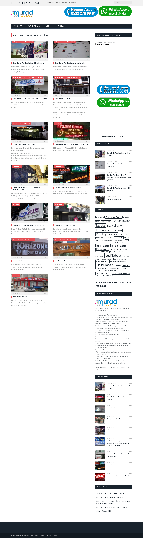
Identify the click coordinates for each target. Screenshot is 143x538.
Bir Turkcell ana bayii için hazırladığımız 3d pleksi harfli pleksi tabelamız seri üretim (118, 443)
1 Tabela (58, 123)
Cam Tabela (109, 237)
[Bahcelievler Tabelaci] (71, 85)
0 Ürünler (17, 166)
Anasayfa (18, 26)
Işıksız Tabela (17, 261)
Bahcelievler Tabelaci (62, 99)
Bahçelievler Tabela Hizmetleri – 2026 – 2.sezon (30, 99)
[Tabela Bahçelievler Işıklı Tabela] (29, 131)
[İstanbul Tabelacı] (71, 248)
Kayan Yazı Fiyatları (114, 249)
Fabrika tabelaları (118, 240)
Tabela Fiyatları (101, 268)
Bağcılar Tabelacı (124, 234)
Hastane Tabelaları (107, 243)
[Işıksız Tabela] (29, 248)
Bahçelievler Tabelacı (21, 123)
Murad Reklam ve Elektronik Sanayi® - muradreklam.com (30, 535)
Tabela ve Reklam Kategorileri (105, 42)
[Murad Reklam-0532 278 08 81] (22, 13)
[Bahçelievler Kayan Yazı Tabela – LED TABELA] (71, 131)
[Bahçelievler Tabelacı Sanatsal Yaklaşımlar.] (71, 50)
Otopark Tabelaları (107, 259)
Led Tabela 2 (111, 408)
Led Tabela (113, 255)
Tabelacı (126, 265)
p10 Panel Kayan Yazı (120, 259)
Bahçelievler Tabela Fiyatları (65, 225)
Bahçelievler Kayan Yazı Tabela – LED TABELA (71, 144)
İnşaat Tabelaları (117, 273)
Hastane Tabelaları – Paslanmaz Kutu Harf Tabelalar (119, 455)
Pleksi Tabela (104, 264)
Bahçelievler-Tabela (20, 296)
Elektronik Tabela (107, 240)
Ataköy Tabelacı (106, 221)
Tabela (61, 26)
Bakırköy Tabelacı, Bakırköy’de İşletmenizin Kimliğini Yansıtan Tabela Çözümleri (119, 177)
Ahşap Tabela (100, 217)
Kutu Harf (104, 252)
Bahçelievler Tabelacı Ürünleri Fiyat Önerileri (28, 63)
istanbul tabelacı (119, 243)
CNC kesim (118, 237)
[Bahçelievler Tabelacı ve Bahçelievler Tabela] (29, 212)
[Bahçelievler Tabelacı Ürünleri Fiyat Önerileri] (29, 50)
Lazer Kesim (113, 252)
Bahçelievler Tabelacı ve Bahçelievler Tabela (28, 225)
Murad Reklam (34, 26)
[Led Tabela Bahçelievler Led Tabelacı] (71, 174)
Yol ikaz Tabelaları (123, 271)
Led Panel (122, 252)
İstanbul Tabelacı (61, 261)
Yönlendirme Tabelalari (103, 273)
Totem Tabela (109, 271)
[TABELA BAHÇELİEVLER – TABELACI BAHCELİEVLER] (29, 174)
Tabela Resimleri (113, 268)
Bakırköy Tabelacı (106, 234)
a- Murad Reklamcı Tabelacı (23, 240)
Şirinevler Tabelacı (108, 276)
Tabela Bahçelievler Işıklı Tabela (24, 144)
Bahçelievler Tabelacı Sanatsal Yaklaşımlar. (61, 3)
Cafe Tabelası (100, 237)
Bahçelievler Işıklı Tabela (23, 42)
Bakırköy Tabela (115, 230)
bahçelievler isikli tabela (65, 42)
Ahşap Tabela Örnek (113, 419)
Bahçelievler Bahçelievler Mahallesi (27, 77)
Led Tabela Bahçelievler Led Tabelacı (68, 187)
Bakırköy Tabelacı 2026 (114, 199)
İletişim (49, 26)
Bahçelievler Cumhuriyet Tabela (67, 77)
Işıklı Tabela (102, 245)
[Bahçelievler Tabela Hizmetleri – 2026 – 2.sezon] (29, 85)
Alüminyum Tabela (113, 217)
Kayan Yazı (101, 249)
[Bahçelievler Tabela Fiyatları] (71, 212)
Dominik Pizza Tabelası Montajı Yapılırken (117, 398)
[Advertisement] (114, 65)
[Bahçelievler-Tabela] (29, 283)
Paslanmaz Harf (102, 261)
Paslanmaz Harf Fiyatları (118, 261)
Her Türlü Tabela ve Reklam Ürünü (118, 476)
